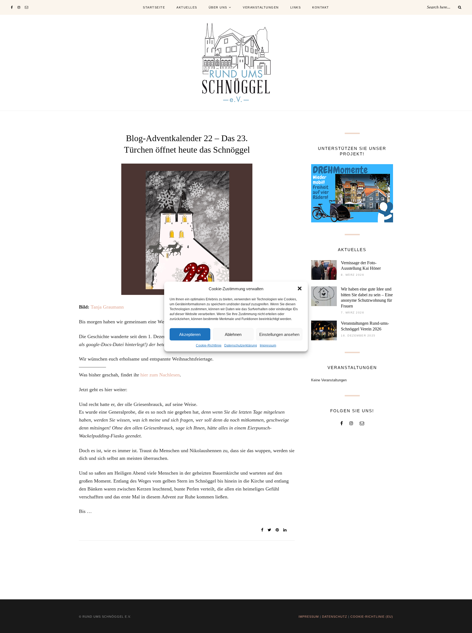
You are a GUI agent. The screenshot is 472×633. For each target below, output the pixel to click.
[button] (299, 288)
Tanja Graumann (107, 307)
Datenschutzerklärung (240, 345)
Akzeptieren (189, 334)
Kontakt (320, 7)
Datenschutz (334, 616)
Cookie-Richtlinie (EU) (371, 616)
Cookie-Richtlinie (209, 345)
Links (295, 7)
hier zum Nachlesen (160, 375)
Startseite (154, 7)
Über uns (218, 7)
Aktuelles (186, 7)
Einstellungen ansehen (279, 334)
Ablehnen (233, 334)
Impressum (268, 345)
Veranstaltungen (261, 7)
